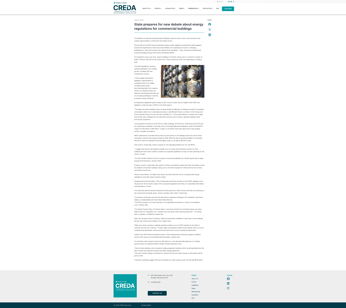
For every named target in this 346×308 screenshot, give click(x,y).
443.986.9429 (155, 282)
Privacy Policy (146, 305)
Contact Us (157, 293)
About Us (146, 8)
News (181, 8)
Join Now (228, 8)
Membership (193, 8)
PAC (217, 8)
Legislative (170, 8)
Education (207, 8)
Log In (220, 1)
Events (158, 8)
